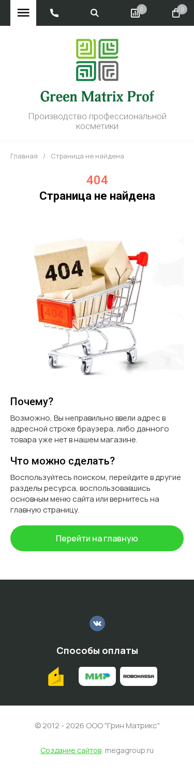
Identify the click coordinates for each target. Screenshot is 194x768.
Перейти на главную (97, 538)
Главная (24, 156)
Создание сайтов (70, 750)
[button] (54, 13)
